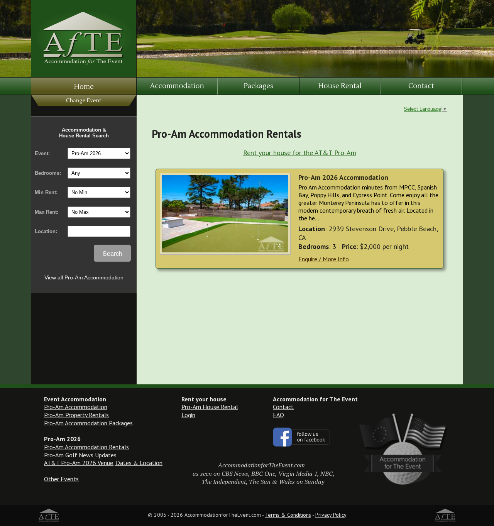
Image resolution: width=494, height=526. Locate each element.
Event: (42, 153)
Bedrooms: (48, 173)
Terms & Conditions (288, 514)
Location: (46, 231)
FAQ (278, 415)
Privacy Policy (330, 514)
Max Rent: (46, 212)
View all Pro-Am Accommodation (84, 277)
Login (188, 415)
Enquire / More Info (323, 259)
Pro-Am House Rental (209, 407)
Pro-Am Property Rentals (76, 415)
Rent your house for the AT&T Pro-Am (299, 152)
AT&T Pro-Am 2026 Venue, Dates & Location (103, 463)
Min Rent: (46, 192)
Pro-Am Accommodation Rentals (86, 447)
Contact (283, 407)
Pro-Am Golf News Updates (80, 455)
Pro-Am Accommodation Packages (88, 423)
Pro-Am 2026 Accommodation (343, 177)
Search (112, 253)
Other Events (61, 479)
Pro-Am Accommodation (75, 407)
